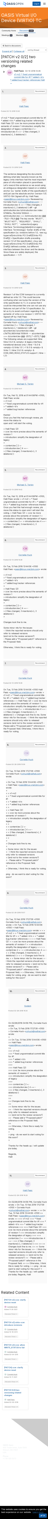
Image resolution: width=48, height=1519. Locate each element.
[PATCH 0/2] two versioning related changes (12, 1392)
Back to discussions (12, 46)
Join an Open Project (11, 1479)
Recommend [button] (40, 91)
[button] (4, 72)
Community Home (9, 31)
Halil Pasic (24, 106)
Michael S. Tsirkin (25, 384)
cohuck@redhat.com (28, 202)
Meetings (7, 35)
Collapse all (19, 51)
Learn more (37, 1512)
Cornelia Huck (25, 555)
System (27, 1006)
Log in (36, 4)
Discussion (26, 31)
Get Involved (8, 1475)
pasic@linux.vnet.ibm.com (17, 199)
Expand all (7, 51)
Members (21, 35)
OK (43, 1516)
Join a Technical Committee (14, 1482)
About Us (6, 1505)
